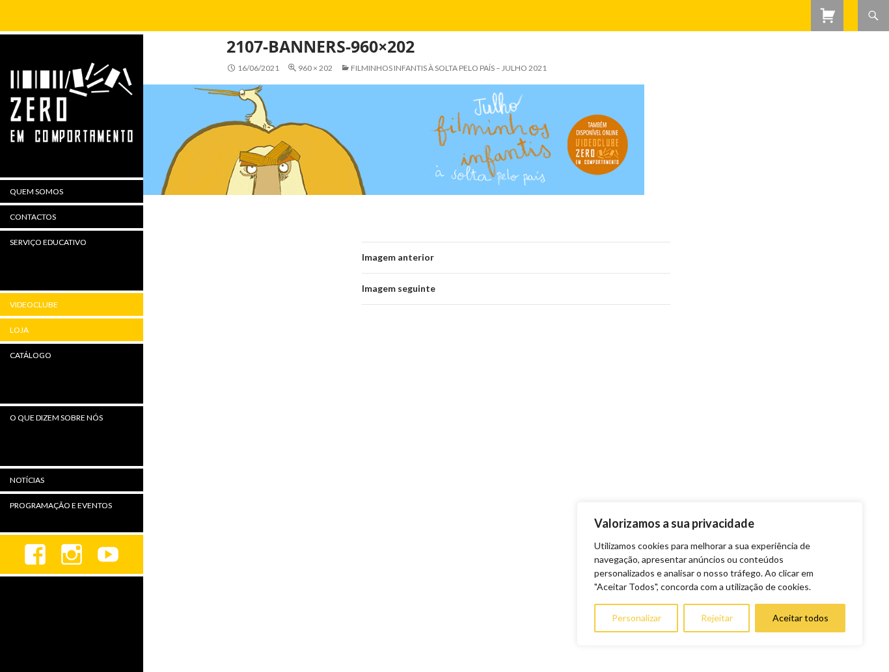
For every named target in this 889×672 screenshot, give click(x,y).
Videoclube (34, 304)
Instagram (71, 554)
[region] (720, 574)
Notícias (27, 480)
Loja (19, 330)
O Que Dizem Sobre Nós (56, 417)
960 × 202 (315, 68)
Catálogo (30, 355)
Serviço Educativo (48, 242)
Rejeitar (717, 617)
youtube (108, 554)
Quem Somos (36, 191)
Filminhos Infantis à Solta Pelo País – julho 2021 (449, 68)
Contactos (33, 217)
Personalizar (636, 617)
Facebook (35, 554)
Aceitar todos (800, 617)
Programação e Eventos (61, 505)
